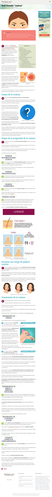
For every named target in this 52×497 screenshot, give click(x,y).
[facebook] (8, 480)
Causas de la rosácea (22, 49)
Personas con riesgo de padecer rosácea (25, 57)
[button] (19, 469)
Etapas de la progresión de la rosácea (25, 50)
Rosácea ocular (23, 56)
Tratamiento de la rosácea (23, 58)
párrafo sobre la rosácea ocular (14, 426)
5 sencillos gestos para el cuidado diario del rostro (26, 477)
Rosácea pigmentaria (24, 54)
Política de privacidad (28, 493)
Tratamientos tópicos (25, 61)
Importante (21, 47)
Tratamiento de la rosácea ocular (25, 65)
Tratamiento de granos (24, 60)
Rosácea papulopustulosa (24, 53)
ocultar (29, 45)
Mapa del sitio (34, 493)
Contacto (38, 493)
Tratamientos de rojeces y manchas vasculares (27, 64)
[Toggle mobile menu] (49, 1)
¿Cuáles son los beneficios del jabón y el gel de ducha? (26, 485)
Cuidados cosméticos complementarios (26, 66)
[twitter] (10, 480)
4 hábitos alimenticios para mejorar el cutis (25, 481)
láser (21, 397)
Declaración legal (21, 493)
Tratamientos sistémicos (25, 62)
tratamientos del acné (29, 313)
